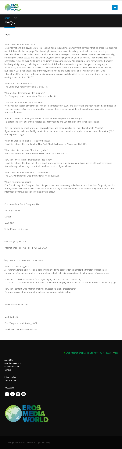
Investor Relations (12, 366)
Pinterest (18, 394)
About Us (8, 360)
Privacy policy (10, 377)
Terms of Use (10, 380)
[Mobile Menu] (115, 7)
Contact (7, 370)
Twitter (12, 394)
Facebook (7, 394)
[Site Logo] (12, 7)
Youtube (23, 394)
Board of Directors (12, 363)
